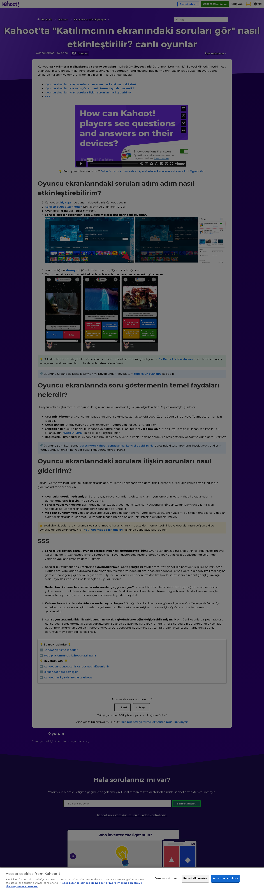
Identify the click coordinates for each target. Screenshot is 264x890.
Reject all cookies (195, 878)
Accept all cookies (225, 878)
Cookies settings (165, 878)
